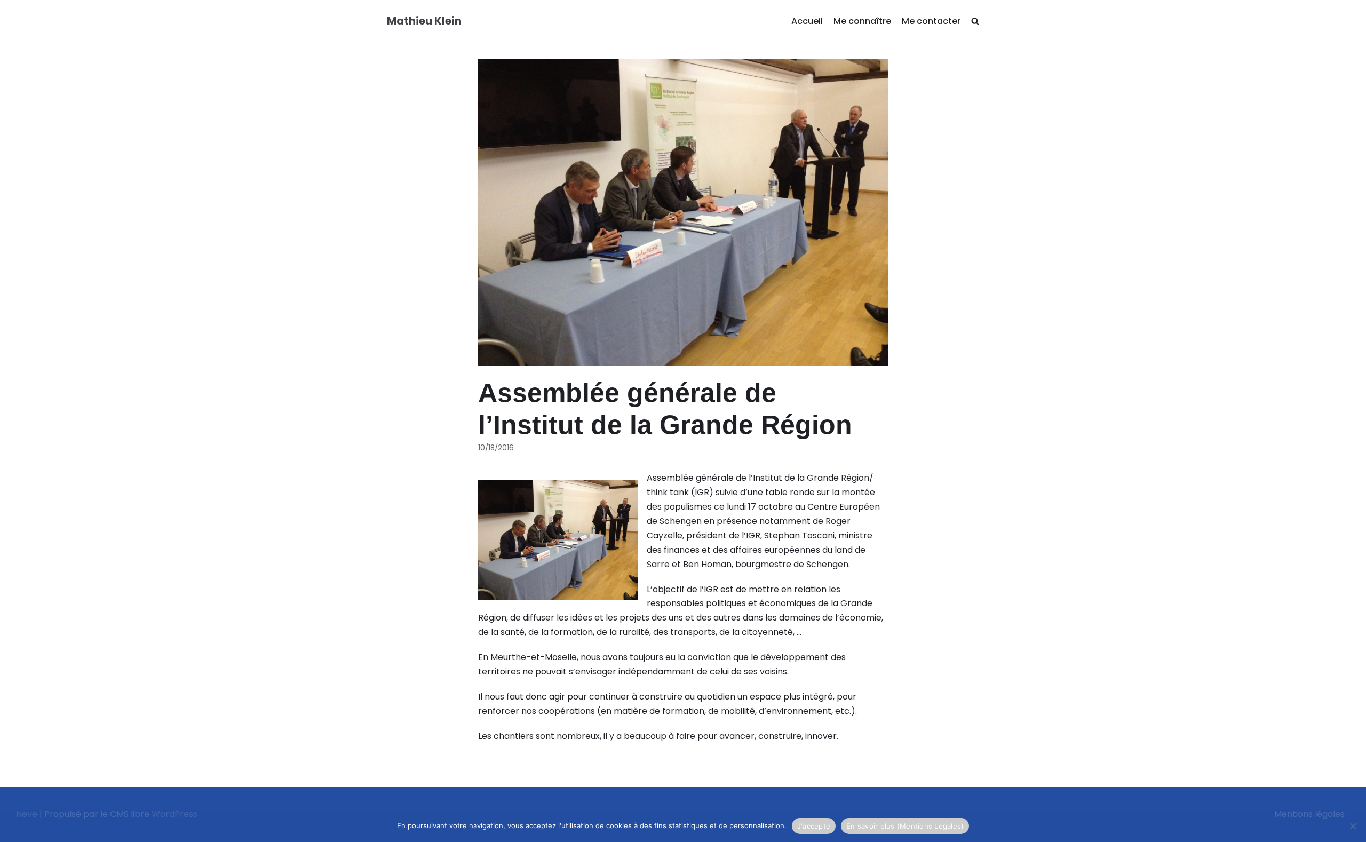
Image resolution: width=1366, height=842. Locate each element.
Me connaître (862, 21)
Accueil (807, 21)
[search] (975, 21)
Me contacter (931, 21)
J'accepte (813, 826)
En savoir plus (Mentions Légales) (905, 826)
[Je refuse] (1352, 826)
